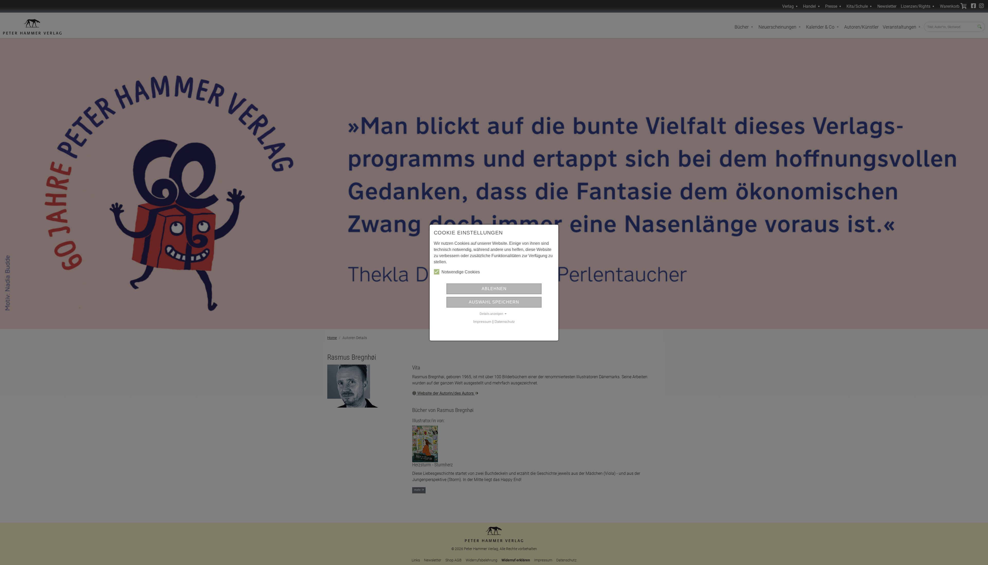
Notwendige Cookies (461, 272)
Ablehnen (494, 288)
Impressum (482, 321)
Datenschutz (505, 321)
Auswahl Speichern (494, 302)
